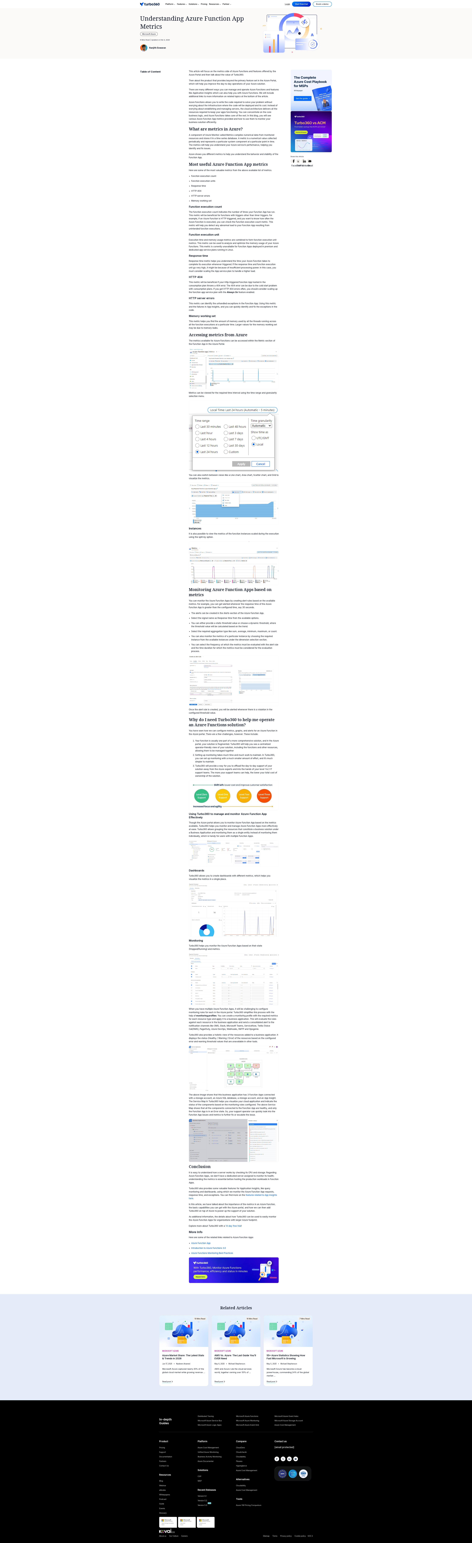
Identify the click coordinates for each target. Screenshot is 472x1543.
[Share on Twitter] (298, 161)
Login (287, 4)
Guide (161, 1504)
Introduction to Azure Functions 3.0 (208, 1248)
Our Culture (173, 1536)
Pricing (204, 4)
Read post (166, 1381)
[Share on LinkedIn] (303, 161)
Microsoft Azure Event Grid (247, 1425)
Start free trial (301, 4)
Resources (214, 4)
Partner (226, 4)
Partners (162, 1461)
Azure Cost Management (285, 1425)
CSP (199, 1476)
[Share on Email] (309, 161)
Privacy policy (286, 1536)
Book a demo (322, 4)
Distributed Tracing (206, 1416)
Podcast (162, 1499)
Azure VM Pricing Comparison (248, 1505)
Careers (184, 1536)
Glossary (163, 1513)
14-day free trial (233, 1226)
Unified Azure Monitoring (208, 1452)
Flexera (239, 1461)
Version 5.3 (202, 1505)
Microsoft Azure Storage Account (288, 1420)
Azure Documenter (206, 1461)
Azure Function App (201, 1243)
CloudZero (240, 1447)
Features (181, 4)
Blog (161, 1481)
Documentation (165, 1456)
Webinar (162, 1485)
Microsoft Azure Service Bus (210, 1420)
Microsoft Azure (149, 34)
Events (162, 1508)
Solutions (193, 4)
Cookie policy (300, 1536)
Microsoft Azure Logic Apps (209, 1425)
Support (162, 1452)
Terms (274, 1536)
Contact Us (164, 1466)
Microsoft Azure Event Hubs (286, 1416)
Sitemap (266, 1536)
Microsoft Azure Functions (247, 1416)
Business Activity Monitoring (209, 1456)
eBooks (162, 1490)
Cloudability (241, 1456)
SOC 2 (310, 1536)
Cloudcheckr (241, 1452)
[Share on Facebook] (293, 161)
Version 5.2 (202, 1500)
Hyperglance (241, 1466)
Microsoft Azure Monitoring (247, 1420)
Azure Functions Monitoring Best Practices (212, 1253)
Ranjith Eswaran (157, 48)
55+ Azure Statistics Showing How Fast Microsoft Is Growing (286, 1357)
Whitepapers (164, 1494)
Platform (169, 4)
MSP (200, 1481)
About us (162, 1536)
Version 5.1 (202, 1496)
